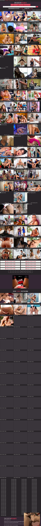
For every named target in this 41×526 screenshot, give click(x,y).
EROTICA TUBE (21, 0)
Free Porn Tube (3, 479)
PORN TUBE (16, 0)
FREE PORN (6, 0)
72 (29, 271)
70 (24, 271)
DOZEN (20, 3)
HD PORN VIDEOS (11, 0)
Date (33, 10)
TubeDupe (1, 11)
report (12, 43)
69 (21, 271)
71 (26, 271)
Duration (38, 10)
